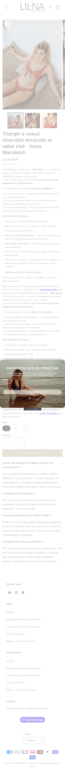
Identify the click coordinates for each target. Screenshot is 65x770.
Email (6, 379)
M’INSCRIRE (32, 392)
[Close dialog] (62, 362)
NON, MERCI (32, 398)
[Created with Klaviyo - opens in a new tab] (32, 409)
